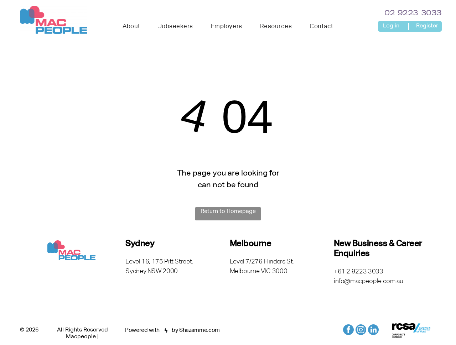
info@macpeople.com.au (368, 281)
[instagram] (361, 330)
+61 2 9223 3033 (358, 271)
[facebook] (348, 330)
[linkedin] (373, 330)
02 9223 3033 (413, 13)
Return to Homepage (228, 211)
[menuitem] (131, 26)
